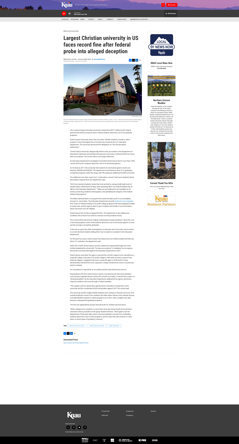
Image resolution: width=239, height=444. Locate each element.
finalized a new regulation (124, 201)
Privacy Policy (106, 411)
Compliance (121, 19)
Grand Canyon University (97, 325)
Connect (110, 19)
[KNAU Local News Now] (161, 45)
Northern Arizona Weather (161, 101)
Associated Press (99, 59)
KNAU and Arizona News (71, 31)
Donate (173, 5)
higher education (114, 325)
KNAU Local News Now (161, 63)
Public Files (105, 415)
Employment (130, 411)
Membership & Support (139, 19)
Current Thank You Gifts (161, 183)
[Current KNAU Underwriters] (161, 200)
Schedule (65, 19)
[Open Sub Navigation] (86, 19)
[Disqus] (119, 379)
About (100, 19)
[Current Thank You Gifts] (161, 160)
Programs (75, 19)
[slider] (72, 13)
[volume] (69, 13)
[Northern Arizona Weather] (161, 85)
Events (91, 19)
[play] (63, 13)
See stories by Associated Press (75, 343)
